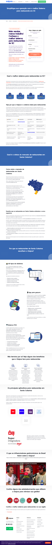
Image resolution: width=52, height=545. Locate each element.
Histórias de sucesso (19, 521)
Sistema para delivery (30, 521)
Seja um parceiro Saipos (20, 530)
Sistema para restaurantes (31, 519)
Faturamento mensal (31, 48)
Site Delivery (39, 521)
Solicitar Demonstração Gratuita (35, 54)
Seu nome (30, 35)
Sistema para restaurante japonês (31, 529)
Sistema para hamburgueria (29, 526)
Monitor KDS (39, 524)
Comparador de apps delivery (40, 526)
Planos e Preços (34, 1)
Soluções (27, 1)
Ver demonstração (42, 1)
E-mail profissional (31, 40)
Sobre (17, 519)
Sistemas (14, 1)
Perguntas (18, 527)
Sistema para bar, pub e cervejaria (30, 538)
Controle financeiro (21, 121)
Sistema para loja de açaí (31, 535)
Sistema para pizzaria (30, 524)
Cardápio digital (39, 519)
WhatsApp (30, 44)
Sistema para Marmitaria (31, 534)
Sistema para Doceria (30, 532)
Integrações (20, 1)
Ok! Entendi (48, 542)
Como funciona (18, 524)
